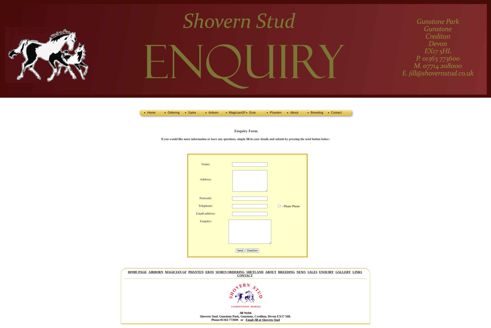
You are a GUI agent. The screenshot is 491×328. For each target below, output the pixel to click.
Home (151, 112)
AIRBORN (155, 272)
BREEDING (286, 272)
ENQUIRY (326, 272)
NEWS (301, 272)
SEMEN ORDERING (230, 272)
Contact (336, 112)
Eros (252, 112)
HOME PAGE (137, 272)
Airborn (213, 112)
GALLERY (343, 272)
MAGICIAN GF (176, 272)
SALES (312, 272)
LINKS (357, 272)
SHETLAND (255, 272)
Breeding (317, 112)
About (294, 112)
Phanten (275, 112)
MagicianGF (237, 112)
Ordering (174, 112)
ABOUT (270, 272)
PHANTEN (196, 272)
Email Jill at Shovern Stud (263, 319)
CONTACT (245, 275)
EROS (209, 272)
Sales (192, 112)
